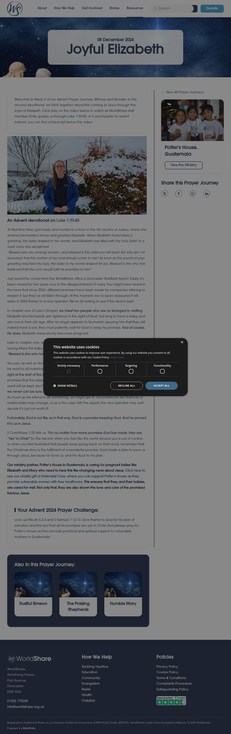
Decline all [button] (126, 385)
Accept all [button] (161, 385)
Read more (117, 357)
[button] (65, 386)
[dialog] (115, 367)
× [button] (181, 342)
